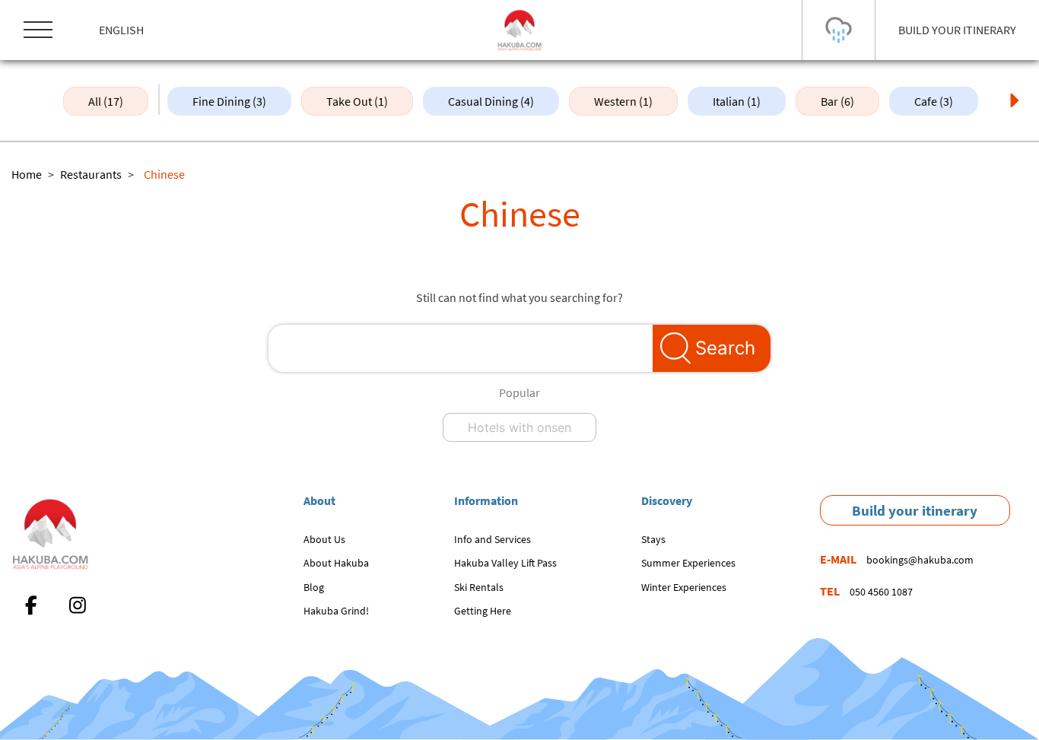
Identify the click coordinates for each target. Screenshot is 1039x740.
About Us (324, 539)
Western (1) (623, 101)
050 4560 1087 (881, 592)
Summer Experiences (688, 563)
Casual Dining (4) (491, 101)
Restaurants (91, 174)
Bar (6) (837, 101)
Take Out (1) (357, 101)
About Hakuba (336, 563)
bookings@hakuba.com (920, 560)
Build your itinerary (914, 510)
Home (26, 174)
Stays (653, 539)
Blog (313, 587)
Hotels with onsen (519, 427)
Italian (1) (737, 101)
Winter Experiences (683, 587)
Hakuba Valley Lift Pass (505, 563)
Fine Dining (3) (229, 101)
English (121, 29)
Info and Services (492, 539)
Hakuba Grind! (336, 611)
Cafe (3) (933, 101)
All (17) (105, 101)
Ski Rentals (479, 587)
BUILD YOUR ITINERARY (957, 29)
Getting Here (482, 611)
